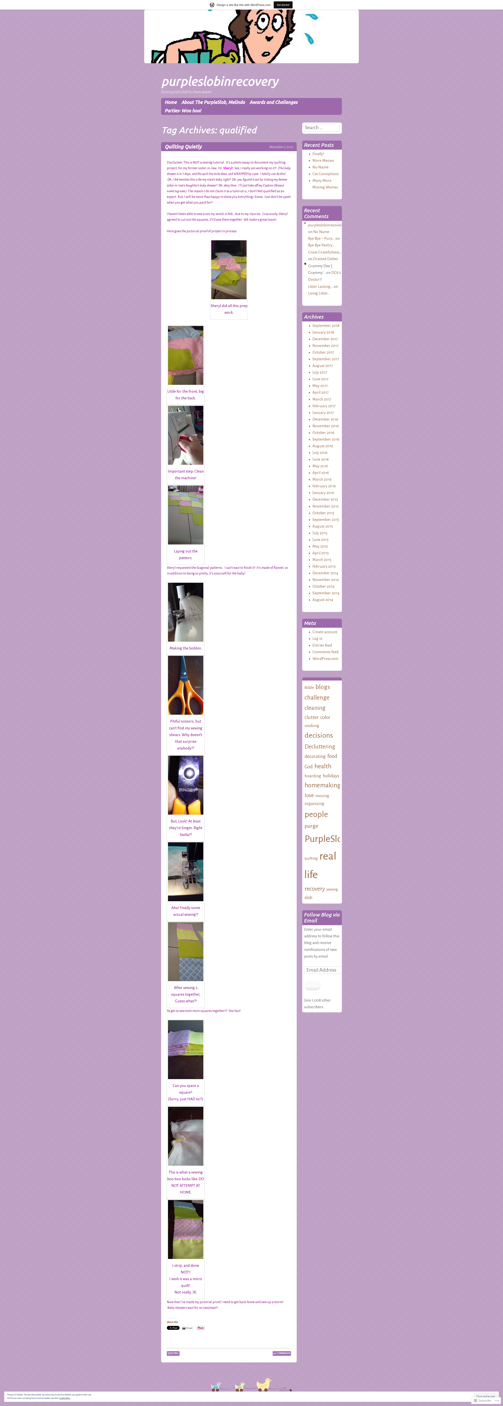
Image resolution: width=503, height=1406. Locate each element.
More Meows (323, 160)
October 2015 (323, 513)
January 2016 (323, 493)
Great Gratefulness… (325, 252)
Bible (309, 687)
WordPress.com (325, 659)
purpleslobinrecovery (219, 81)
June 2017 (320, 379)
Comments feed (325, 652)
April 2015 (320, 553)
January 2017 (323, 413)
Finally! (318, 154)
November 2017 (325, 346)
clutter (312, 717)
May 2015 (320, 546)
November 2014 (325, 580)
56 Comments (281, 1353)
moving (322, 795)
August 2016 (322, 446)
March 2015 (321, 560)
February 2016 (324, 486)
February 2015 (324, 566)
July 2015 (319, 533)
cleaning (315, 708)
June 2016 (320, 459)
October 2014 (323, 586)
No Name (320, 167)
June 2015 (320, 540)
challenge (317, 697)
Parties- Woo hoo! (183, 110)
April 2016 (320, 473)
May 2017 (320, 386)
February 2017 (324, 406)
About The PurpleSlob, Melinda (213, 102)
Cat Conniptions (325, 174)
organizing (314, 803)
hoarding (313, 776)
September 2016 (325, 439)
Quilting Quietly (183, 146)
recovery (315, 889)
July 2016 (319, 453)
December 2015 (325, 499)
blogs (323, 686)
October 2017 (323, 352)
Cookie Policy (64, 1398)
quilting (173, 1353)
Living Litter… (319, 293)
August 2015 (322, 526)
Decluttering (320, 747)
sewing (332, 889)
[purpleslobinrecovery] (251, 62)
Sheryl (227, 168)
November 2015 (325, 506)
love (309, 795)
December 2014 (325, 573)
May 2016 (320, 466)
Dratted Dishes (325, 259)
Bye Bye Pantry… (321, 245)
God (309, 766)
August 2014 (322, 600)
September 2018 (325, 326)
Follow (312, 985)
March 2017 (321, 399)
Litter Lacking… (320, 286)
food (332, 756)
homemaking (323, 785)
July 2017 (319, 372)
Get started (283, 4)
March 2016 (321, 479)
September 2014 (325, 593)
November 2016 (325, 426)
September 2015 (325, 520)
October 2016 (323, 433)
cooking (312, 725)
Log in (317, 639)
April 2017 (320, 392)
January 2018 (323, 332)
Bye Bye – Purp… (321, 238)
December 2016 (325, 419)
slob (308, 897)
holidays (331, 775)
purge (311, 826)
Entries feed (322, 645)
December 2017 (325, 339)
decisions (319, 735)
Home (171, 102)
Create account (324, 632)
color (325, 717)
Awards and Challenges (273, 102)
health (322, 766)
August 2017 (322, 366)
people (316, 814)
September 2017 (325, 359)
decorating (315, 756)
